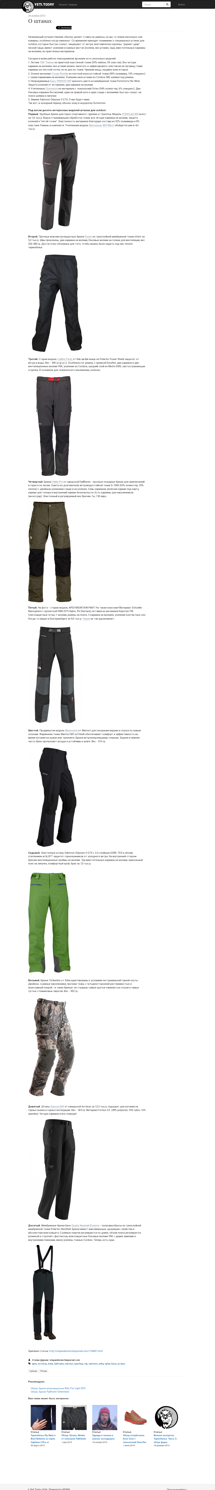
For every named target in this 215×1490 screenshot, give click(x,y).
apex (34, 1363)
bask (50, 1363)
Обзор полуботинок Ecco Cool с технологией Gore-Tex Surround (134, 1440)
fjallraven (59, 1363)
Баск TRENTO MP (60, 81)
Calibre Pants (64, 359)
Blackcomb (71, 730)
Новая (86, 618)
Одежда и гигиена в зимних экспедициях (103, 1437)
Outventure (52, 88)
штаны (121, 1363)
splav (107, 1363)
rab (86, 1363)
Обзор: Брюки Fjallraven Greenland (50, 1391)
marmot (69, 1363)
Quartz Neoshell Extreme (85, 1225)
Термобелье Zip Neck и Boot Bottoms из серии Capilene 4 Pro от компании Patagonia (43, 1440)
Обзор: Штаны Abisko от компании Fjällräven (73, 1437)
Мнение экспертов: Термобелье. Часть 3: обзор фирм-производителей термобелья (165, 1442)
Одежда (33, 1371)
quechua (78, 1363)
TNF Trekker (47, 62)
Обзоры (43, 1371)
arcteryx (42, 1363)
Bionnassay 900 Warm (101, 125)
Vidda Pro (57, 481)
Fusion (88, 236)
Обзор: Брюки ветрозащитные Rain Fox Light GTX (58, 1388)
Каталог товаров (68, 4)
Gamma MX (57, 1106)
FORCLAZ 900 (130, 114)
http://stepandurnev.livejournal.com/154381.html (76, 1351)
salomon (93, 1363)
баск (113, 1363)
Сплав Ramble (60, 73)
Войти (181, 4)
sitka (101, 1363)
